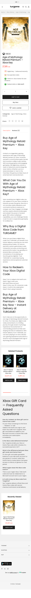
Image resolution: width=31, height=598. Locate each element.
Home (3, 12)
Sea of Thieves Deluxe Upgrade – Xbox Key (21, 371)
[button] (8, 380)
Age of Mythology (21, 12)
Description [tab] (6, 130)
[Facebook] (1, 569)
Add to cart (15, 97)
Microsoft (21, 84)
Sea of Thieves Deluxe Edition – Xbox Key (8, 371)
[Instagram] (7, 569)
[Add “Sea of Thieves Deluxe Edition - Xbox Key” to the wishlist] (10, 360)
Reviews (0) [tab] (16, 130)
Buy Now (15, 102)
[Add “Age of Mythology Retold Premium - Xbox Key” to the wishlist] (11, 505)
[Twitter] (4, 569)
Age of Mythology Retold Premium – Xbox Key (9, 518)
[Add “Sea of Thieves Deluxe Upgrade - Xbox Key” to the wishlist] (23, 360)
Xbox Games (10, 12)
